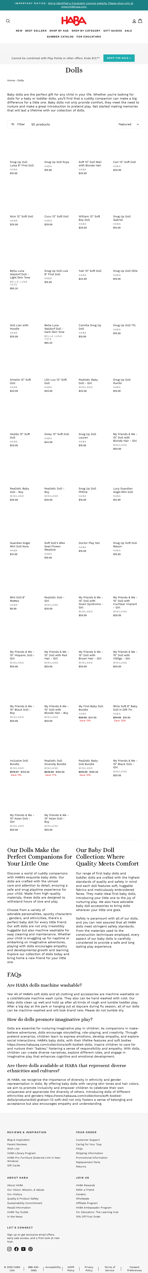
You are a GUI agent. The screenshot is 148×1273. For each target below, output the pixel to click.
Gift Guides (112, 30)
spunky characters (57, 914)
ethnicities (38, 918)
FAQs (79, 1148)
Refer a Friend (85, 1189)
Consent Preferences (134, 1269)
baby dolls (56, 1040)
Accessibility (53, 1267)
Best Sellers (36, 30)
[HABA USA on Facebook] (16, 1249)
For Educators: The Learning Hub (97, 1212)
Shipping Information (89, 1153)
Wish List (13, 1148)
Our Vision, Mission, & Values (25, 1189)
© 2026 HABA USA (12, 1269)
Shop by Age (59, 30)
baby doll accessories (92, 906)
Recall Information (19, 1207)
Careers (81, 1194)
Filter (20, 124)
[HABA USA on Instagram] (9, 1249)
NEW (19, 30)
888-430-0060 (33, 1269)
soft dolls (41, 994)
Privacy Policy (89, 1269)
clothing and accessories (79, 994)
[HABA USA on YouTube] (23, 1249)
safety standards (121, 926)
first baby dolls (107, 873)
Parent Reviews (17, 1144)
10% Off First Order (88, 1216)
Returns (81, 1166)
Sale (128, 30)
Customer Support (88, 1139)
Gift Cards (13, 1165)
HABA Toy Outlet (17, 1212)
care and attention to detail (28, 885)
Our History (14, 1194)
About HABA (15, 1185)
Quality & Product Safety (22, 1198)
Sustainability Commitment (24, 1203)
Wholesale (82, 1198)
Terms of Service (110, 1269)
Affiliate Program (87, 1203)
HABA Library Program (21, 1153)
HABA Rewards (85, 1185)
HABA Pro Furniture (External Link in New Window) (33, 1159)
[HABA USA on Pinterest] (30, 1249)
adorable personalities (24, 914)
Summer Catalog (60, 36)
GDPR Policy (70, 1269)
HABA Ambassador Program (94, 1207)
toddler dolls (85, 877)
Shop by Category (86, 30)
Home (11, 80)
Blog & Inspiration (18, 1139)
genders (15, 918)
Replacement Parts (88, 1162)
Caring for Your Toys (89, 1144)
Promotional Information (92, 1157)
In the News (15, 1216)
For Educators (89, 36)
